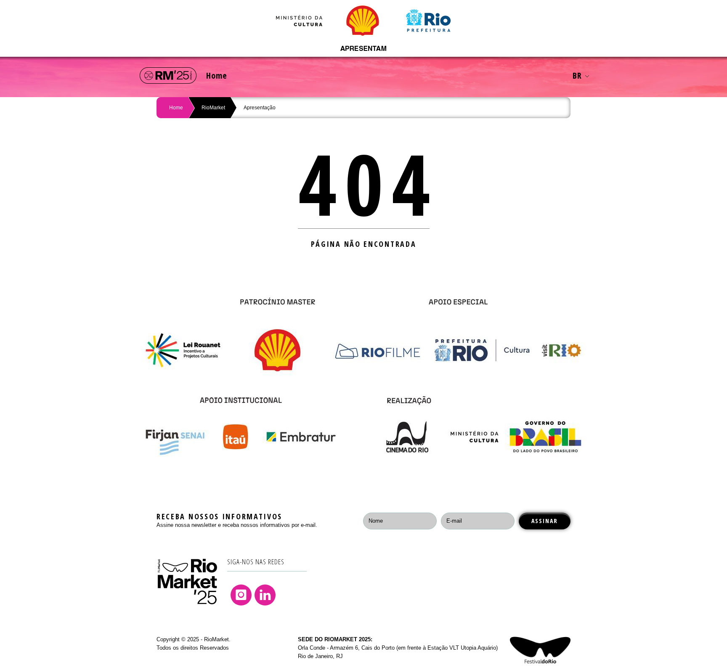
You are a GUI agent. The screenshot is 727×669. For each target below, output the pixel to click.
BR (577, 75)
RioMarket (213, 108)
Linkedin (265, 595)
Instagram (241, 595)
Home (216, 75)
